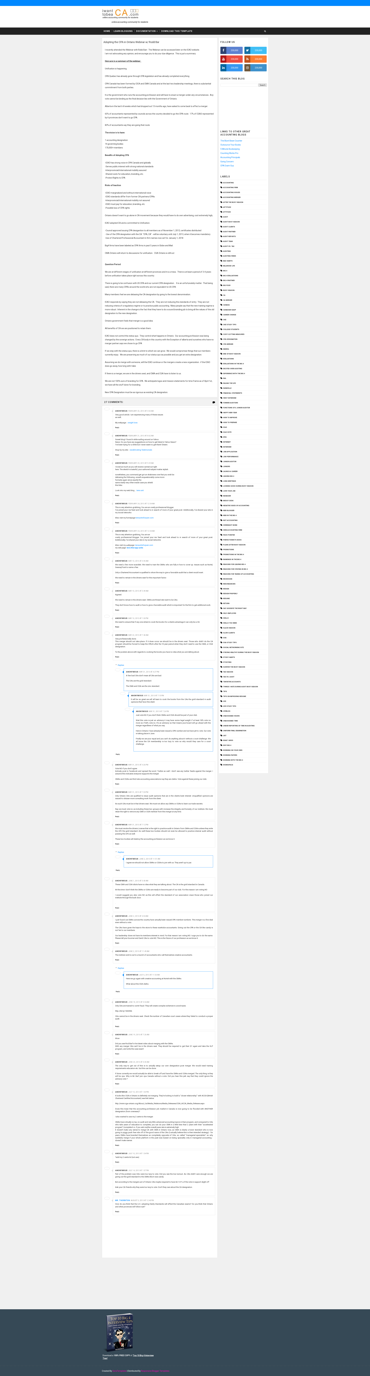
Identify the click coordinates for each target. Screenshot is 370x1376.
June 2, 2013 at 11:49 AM (138, 951)
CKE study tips (229, 325)
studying (227, 662)
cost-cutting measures (233, 334)
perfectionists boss (232, 540)
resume (226, 598)
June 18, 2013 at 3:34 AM (138, 1002)
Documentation (146, 31)
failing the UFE (229, 383)
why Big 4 (227, 745)
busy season (228, 290)
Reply (117, 427)
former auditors (230, 403)
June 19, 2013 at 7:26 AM (138, 1035)
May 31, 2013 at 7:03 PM (138, 792)
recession (227, 579)
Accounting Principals (230, 157)
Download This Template (176, 31)
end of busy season (231, 354)
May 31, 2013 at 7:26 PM (159, 711)
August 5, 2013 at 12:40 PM (142, 1200)
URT (224, 736)
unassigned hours (231, 716)
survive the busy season (234, 667)
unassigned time (230, 721)
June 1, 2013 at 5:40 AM (138, 881)
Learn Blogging (123, 31)
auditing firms (229, 256)
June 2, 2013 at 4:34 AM (138, 916)
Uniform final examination (234, 731)
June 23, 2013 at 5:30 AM (138, 1062)
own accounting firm (232, 530)
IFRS (225, 437)
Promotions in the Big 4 (233, 554)
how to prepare (230, 422)
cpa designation (230, 339)
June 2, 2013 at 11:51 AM (149, 859)
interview (227, 447)
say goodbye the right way (235, 608)
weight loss (132, 423)
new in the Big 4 (229, 515)
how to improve (230, 418)
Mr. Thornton (122, 1200)
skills (226, 618)
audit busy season (231, 222)
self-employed (229, 613)
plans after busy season (234, 545)
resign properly (230, 594)
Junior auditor (229, 462)
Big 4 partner (229, 280)
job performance (230, 457)
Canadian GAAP (229, 310)
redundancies (229, 584)
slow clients (229, 633)
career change (229, 315)
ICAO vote (227, 432)
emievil (226, 349)
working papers (230, 755)
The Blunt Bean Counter (231, 141)
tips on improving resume (234, 696)
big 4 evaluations (230, 276)
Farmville (227, 388)
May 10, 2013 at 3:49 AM (138, 591)
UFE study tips (229, 706)
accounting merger (231, 197)
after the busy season (233, 202)
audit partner (229, 232)
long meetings (229, 481)
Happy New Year (230, 413)
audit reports (229, 236)
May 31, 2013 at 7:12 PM (138, 825)
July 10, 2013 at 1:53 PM (138, 1092)
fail (224, 378)
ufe (224, 701)
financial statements (232, 393)
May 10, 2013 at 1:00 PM (138, 618)
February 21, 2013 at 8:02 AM (141, 436)
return (226, 603)
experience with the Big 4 (234, 374)
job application (230, 452)
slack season (229, 628)
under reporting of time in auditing (239, 726)
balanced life (229, 266)
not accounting (230, 520)
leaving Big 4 (228, 476)
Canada (226, 305)
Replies (121, 665)
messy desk (228, 501)
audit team (228, 241)
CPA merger (228, 344)
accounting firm (230, 187)
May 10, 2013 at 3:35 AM (138, 561)
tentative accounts (232, 682)
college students (231, 329)
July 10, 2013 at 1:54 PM (138, 1153)
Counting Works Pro (229, 153)
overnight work (230, 525)
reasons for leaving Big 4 (234, 564)
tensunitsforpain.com (145, 518)
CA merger (227, 300)
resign (226, 589)
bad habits (228, 261)
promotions (228, 550)
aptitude (227, 207)
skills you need (230, 623)
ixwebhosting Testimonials (141, 450)
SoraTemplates (119, 1371)
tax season (228, 672)
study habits (229, 657)
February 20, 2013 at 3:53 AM (141, 411)
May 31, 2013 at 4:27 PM (149, 672)
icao (225, 427)
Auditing (227, 251)
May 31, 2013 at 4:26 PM (138, 765)
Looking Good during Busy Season (238, 486)
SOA (224, 638)
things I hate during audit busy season (240, 687)
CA (224, 295)
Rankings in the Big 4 (232, 559)
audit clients (229, 227)
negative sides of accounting (236, 506)
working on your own (232, 750)
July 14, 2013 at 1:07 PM (138, 1170)
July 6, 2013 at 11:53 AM (149, 975)
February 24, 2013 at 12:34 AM (141, 504)
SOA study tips (230, 642)
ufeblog (226, 711)
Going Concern (227, 161)
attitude (227, 212)
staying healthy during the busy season (241, 652)
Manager (227, 496)
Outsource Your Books (230, 145)
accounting (228, 183)
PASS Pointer (229, 535)
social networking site (233, 647)
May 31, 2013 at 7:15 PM (154, 696)
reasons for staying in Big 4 (235, 569)
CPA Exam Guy (227, 165)
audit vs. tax (228, 246)
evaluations (228, 359)
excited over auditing (232, 369)
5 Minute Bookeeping (230, 149)
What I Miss (228, 740)
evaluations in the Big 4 (233, 364)
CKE (224, 320)
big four (226, 285)
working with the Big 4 (233, 760)
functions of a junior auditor (236, 408)
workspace (228, 765)
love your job (229, 491)
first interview (229, 398)
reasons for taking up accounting (238, 574)
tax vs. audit (228, 677)
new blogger (228, 510)
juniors (226, 466)
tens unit (140, 490)
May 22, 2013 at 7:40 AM (138, 635)
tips (225, 691)
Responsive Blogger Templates (155, 1371)
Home (107, 31)
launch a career (230, 471)
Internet (227, 442)
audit (225, 217)
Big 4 (225, 271)
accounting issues (231, 192)
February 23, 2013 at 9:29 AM (141, 463)
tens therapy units (135, 548)
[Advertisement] (243, 107)
